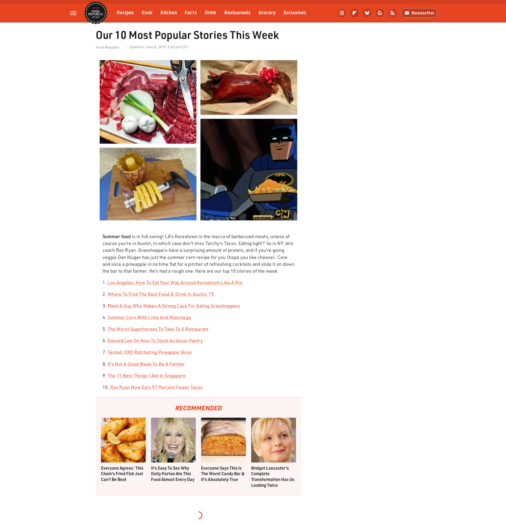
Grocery (267, 12)
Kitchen (168, 12)
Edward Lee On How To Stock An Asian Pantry (155, 340)
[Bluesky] (367, 13)
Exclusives (295, 12)
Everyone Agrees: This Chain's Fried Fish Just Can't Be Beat (122, 473)
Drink (210, 12)
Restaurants (237, 12)
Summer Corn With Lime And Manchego (149, 317)
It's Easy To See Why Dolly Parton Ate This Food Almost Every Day (172, 473)
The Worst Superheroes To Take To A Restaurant (158, 329)
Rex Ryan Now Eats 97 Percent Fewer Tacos (156, 387)
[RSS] (392, 13)
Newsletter (423, 13)
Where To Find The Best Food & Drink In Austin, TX (161, 294)
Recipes (125, 12)
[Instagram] (342, 13)
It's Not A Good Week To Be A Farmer (146, 364)
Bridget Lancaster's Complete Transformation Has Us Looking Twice (272, 476)
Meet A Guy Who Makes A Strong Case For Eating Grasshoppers (174, 306)
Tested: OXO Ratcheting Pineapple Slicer (150, 352)
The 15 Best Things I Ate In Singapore (147, 375)
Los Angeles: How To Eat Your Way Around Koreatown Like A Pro (175, 282)
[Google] (380, 13)
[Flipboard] (354, 13)
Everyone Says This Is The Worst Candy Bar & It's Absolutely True (223, 473)
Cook (147, 12)
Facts (191, 12)
